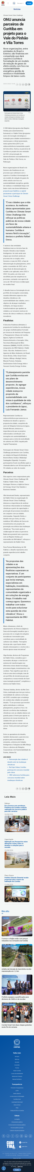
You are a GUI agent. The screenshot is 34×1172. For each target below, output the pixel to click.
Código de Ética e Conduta (17, 1110)
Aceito (17, 1170)
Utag (17, 1107)
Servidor (17, 1062)
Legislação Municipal (17, 1102)
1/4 (29, 113)
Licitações (17, 1119)
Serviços (17, 1056)
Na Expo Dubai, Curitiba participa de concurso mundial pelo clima (18, 770)
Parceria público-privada (17, 1127)
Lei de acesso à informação (17, 1096)
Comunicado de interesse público (17, 1125)
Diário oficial (17, 1105)
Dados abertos (17, 1093)
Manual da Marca (17, 1079)
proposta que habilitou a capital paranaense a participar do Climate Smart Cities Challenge (15, 193)
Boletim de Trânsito (17, 1076)
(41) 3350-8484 (24, 1155)
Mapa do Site (17, 1158)
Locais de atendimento (17, 1073)
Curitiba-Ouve (17, 1099)
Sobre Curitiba (17, 1070)
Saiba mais (20, 1166)
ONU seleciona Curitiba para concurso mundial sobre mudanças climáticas (18, 777)
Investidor (17, 1065)
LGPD (17, 1090)
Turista (17, 1068)
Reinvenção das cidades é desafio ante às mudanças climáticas (17, 762)
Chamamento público (17, 1122)
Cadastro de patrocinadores (17, 1130)
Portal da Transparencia (17, 1088)
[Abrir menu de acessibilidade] (4, 1168)
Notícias (17, 9)
